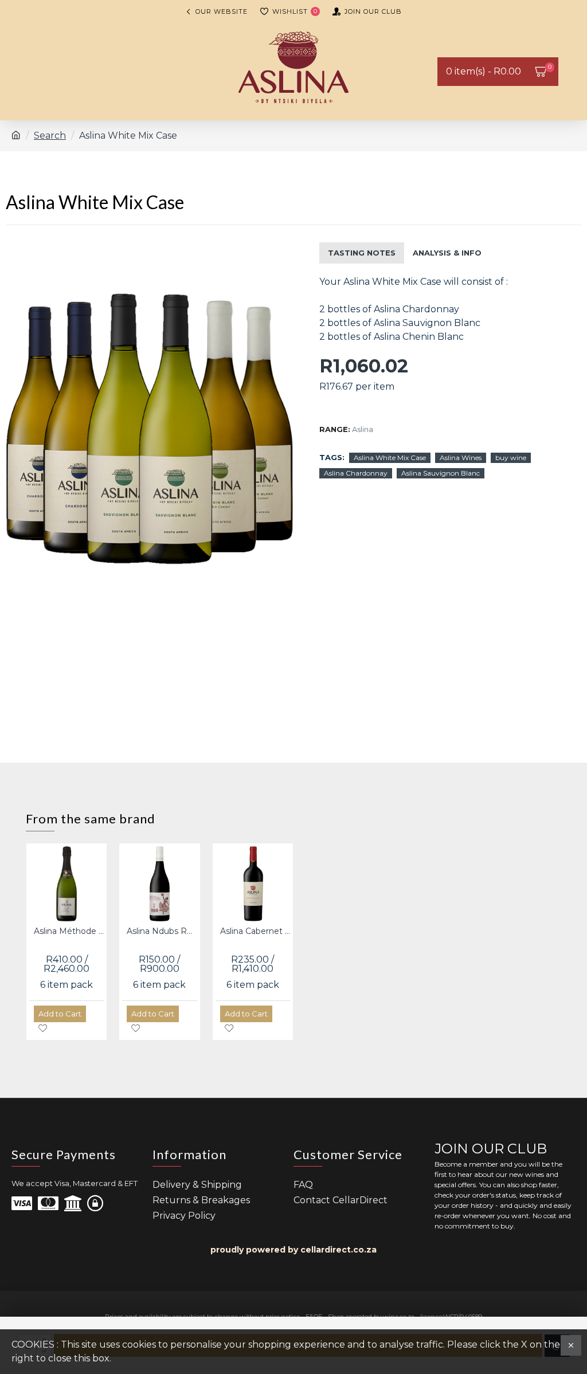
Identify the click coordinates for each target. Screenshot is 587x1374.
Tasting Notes (362, 252)
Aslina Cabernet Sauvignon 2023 (255, 931)
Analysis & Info (447, 252)
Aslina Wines (461, 457)
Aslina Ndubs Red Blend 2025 (162, 931)
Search (50, 135)
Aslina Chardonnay (356, 473)
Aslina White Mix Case (390, 457)
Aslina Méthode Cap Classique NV (69, 931)
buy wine (510, 457)
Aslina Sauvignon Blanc (440, 473)
